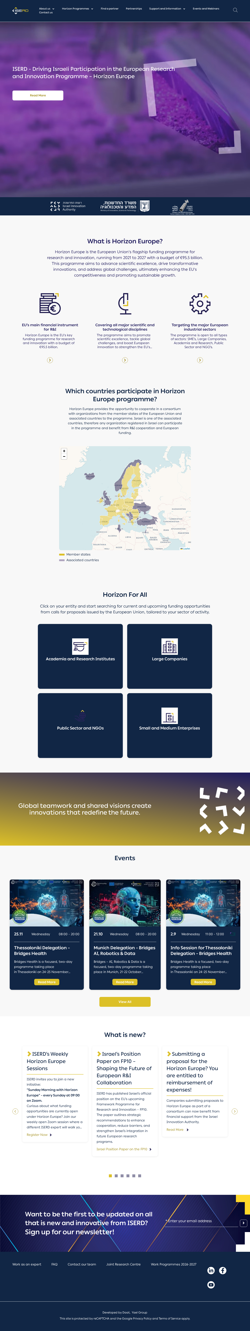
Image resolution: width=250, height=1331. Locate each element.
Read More (38, 95)
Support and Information (165, 8)
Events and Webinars (206, 8)
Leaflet (186, 548)
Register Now (37, 1135)
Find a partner (110, 8)
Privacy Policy (142, 1318)
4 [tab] (127, 1175)
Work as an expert (26, 1264)
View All (125, 1002)
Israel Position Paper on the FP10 (122, 1149)
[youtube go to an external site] (211, 1285)
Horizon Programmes (75, 8)
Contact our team (82, 1264)
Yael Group (139, 1312)
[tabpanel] (55, 1094)
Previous (15, 1111)
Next (235, 1111)
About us (44, 8)
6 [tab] (139, 1175)
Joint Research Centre (123, 1264)
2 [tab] (116, 1175)
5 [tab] (133, 1175)
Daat (126, 1312)
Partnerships (134, 8)
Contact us (46, 12)
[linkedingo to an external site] (211, 1271)
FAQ (54, 1264)
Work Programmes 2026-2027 (173, 1264)
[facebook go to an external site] (222, 1271)
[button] (235, 11)
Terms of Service (170, 1318)
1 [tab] (110, 1175)
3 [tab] (122, 1175)
